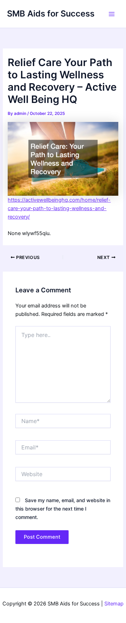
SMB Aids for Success (50, 13)
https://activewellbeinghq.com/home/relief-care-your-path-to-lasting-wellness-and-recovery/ (59, 208)
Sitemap (114, 604)
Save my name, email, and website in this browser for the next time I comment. (62, 508)
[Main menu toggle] (111, 14)
